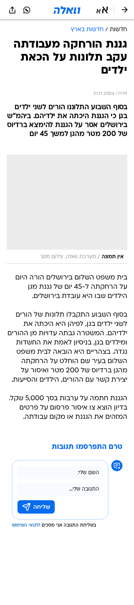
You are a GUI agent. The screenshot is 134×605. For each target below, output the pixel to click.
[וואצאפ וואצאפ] (27, 10)
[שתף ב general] (12, 10)
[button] (102, 10)
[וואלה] (67, 10)
